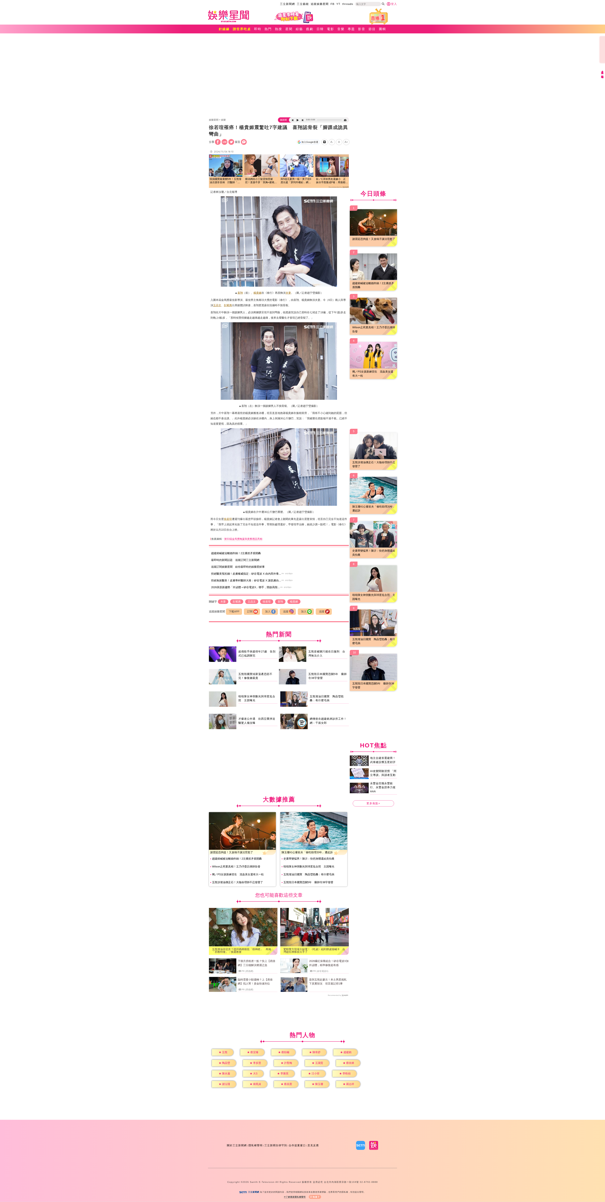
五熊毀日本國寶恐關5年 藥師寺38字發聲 (308, 882)
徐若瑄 (228, 519)
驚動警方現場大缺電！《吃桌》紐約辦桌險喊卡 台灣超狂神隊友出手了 (314, 950)
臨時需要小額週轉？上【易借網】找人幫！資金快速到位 (255, 981)
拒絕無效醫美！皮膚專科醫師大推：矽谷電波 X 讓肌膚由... (246, 580)
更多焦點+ (373, 803)
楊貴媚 (258, 292)
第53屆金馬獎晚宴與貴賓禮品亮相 (243, 539)
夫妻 (288, 292)
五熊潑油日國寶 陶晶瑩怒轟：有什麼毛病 (308, 874)
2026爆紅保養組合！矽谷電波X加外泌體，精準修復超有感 (329, 963)
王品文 (217, 305)
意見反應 (313, 1145)
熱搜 (278, 29)
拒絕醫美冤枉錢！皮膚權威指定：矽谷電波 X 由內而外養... (246, 573)
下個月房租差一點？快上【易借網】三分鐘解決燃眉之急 (256, 963)
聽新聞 (283, 120)
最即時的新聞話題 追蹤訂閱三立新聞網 (235, 560)
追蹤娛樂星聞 (320, 4)
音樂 (341, 29)
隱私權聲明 (255, 1145)
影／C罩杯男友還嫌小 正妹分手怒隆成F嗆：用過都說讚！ (332, 181)
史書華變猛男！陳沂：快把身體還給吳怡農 (308, 858)
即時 (257, 29)
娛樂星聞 (213, 120)
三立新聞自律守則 (275, 1145)
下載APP (234, 611)
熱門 (268, 29)
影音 (361, 29)
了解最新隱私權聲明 (296, 1197)
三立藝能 (303, 4)
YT (338, 4)
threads (347, 4)
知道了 (316, 1197)
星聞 (289, 29)
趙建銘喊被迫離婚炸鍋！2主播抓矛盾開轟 (236, 553)
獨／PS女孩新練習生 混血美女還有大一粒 (238, 874)
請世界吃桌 (242, 29)
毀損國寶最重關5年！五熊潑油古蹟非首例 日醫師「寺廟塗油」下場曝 (225, 181)
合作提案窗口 (297, 1145)
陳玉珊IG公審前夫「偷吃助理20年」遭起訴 (307, 852)
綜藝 (299, 29)
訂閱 (250, 611)
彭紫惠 (228, 305)
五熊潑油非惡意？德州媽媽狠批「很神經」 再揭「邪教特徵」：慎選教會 (241, 950)
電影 (330, 29)
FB (332, 4)
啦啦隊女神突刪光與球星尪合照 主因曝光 (308, 866)
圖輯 (382, 29)
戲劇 (309, 29)
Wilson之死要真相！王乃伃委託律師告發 (236, 866)
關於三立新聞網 (237, 1145)
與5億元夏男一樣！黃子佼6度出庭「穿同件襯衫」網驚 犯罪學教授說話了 (297, 181)
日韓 (320, 29)
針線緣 (224, 29)
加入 (268, 611)
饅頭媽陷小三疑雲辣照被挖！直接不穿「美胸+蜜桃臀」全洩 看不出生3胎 (259, 181)
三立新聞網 (287, 4)
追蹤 (285, 611)
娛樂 (223, 120)
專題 (351, 29)
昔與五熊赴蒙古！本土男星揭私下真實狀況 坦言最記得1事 (328, 981)
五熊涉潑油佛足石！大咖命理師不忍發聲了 (237, 882)
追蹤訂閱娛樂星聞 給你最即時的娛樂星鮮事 (238, 566)
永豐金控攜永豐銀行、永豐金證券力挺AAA (383, 787)
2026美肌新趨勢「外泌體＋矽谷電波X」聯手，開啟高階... (245, 587)
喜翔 (240, 292)
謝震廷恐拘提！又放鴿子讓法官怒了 (231, 852)
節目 (372, 29)
